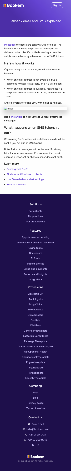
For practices (35, 216)
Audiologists (36, 299)
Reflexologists (35, 372)
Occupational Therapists (35, 357)
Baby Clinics (35, 304)
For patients (35, 211)
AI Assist (35, 258)
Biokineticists (35, 309)
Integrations (35, 279)
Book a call (38, 424)
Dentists (35, 320)
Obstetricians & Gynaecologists (35, 346)
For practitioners (35, 221)
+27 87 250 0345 (37, 439)
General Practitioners (35, 330)
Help (35, 392)
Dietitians (35, 325)
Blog (35, 397)
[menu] (65, 5)
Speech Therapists (35, 378)
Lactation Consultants (35, 335)
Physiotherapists (35, 362)
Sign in (57, 5)
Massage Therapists (35, 341)
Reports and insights (35, 274)
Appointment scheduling (35, 237)
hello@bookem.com (38, 429)
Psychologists (35, 367)
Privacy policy (35, 402)
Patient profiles (35, 263)
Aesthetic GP (35, 293)
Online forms (35, 247)
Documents (35, 253)
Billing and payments (35, 268)
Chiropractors (35, 314)
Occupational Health (35, 351)
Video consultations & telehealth (35, 242)
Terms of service (35, 408)
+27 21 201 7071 (37, 434)
